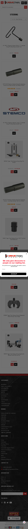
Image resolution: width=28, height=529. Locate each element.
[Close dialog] (26, 254)
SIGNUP (14, 274)
